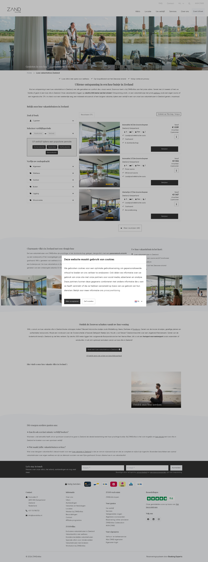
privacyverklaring (112, 290)
